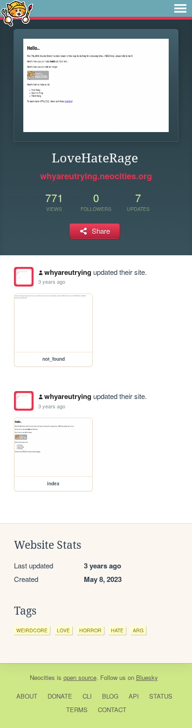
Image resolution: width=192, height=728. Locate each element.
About (26, 696)
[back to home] (17, 13)
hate (117, 630)
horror (90, 630)
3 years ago (51, 281)
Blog (110, 696)
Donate (60, 696)
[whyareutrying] (24, 277)
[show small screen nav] (180, 8)
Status (160, 696)
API (134, 696)
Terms (77, 709)
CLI (87, 696)
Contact (112, 709)
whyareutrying (67, 272)
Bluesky (147, 677)
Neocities (42, 677)
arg (138, 630)
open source (79, 677)
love (63, 630)
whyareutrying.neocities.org (96, 176)
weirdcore (32, 630)
